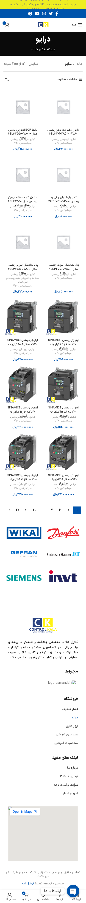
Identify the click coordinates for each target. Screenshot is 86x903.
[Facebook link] (56, 13)
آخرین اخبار (70, 793)
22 (17, 510)
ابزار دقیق (72, 726)
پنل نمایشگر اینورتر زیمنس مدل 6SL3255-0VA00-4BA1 (63, 269)
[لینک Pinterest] (30, 13)
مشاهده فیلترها (67, 80)
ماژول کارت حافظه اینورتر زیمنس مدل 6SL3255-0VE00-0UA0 (22, 201)
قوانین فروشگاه (68, 776)
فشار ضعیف (70, 709)
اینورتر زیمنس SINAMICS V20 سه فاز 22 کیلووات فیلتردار (63, 344)
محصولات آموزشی (66, 743)
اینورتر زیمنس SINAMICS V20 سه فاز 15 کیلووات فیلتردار (63, 411)
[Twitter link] (50, 13)
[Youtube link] (37, 13)
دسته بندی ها (45, 49)
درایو (73, 139)
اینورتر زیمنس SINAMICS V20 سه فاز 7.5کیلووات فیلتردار (63, 479)
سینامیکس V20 (63, 143)
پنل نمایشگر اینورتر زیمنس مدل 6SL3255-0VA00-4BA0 (22, 269)
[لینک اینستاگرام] (44, 13)
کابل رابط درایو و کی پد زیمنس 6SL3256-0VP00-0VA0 (63, 201)
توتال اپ (28, 883)
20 (34, 510)
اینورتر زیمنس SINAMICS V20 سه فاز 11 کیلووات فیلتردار (22, 411)
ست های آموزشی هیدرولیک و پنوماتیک (22, 280)
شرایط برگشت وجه (66, 784)
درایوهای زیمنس (60, 139)
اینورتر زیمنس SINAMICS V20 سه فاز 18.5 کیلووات (22, 342)
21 (26, 510)
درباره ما (72, 767)
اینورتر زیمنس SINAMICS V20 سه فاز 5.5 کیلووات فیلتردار (22, 479)
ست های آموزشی (67, 734)
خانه (79, 64)
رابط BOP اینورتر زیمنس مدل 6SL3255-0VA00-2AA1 (22, 134)
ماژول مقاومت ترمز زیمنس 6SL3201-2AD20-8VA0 (63, 132)
